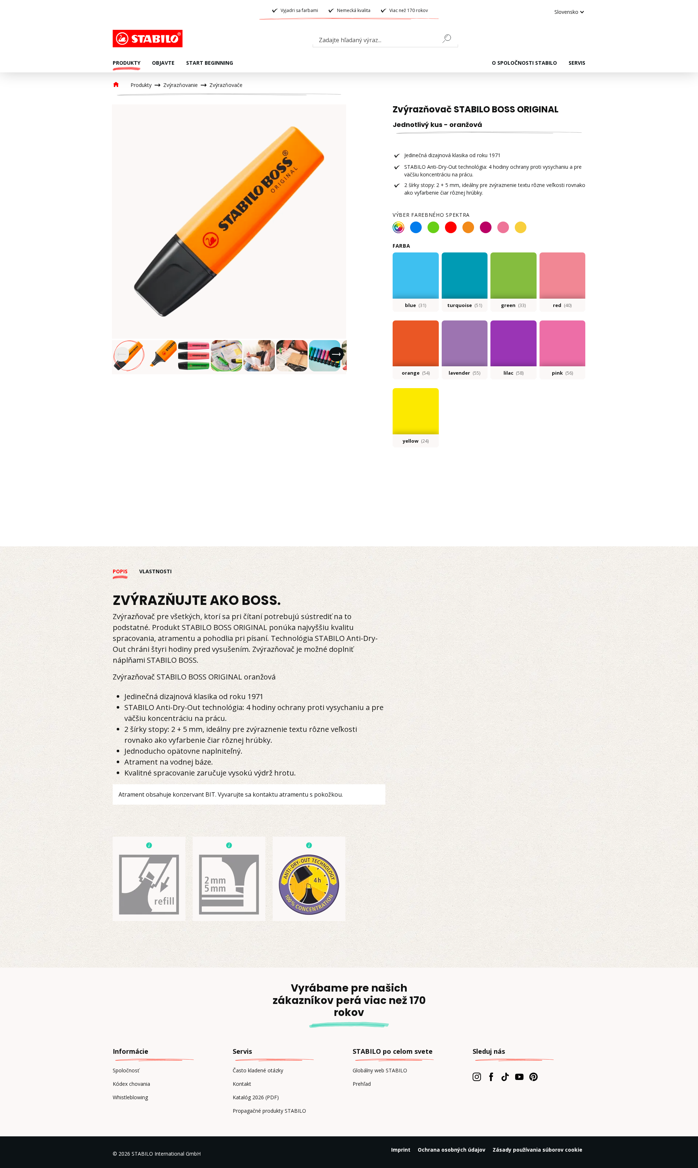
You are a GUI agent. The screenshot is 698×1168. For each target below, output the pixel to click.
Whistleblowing (130, 1097)
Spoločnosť (126, 1070)
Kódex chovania (131, 1083)
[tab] (126, 571)
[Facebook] (491, 1076)
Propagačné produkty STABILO (269, 1110)
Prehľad (362, 1083)
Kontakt (242, 1083)
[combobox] (385, 41)
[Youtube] (519, 1076)
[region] (229, 239)
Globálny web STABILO (380, 1070)
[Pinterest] (533, 1076)
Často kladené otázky (258, 1070)
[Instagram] (477, 1076)
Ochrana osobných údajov (451, 1149)
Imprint (400, 1149)
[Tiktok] (505, 1076)
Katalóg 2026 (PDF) (256, 1097)
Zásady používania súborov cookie (537, 1149)
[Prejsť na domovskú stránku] (149, 38)
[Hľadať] (450, 38)
